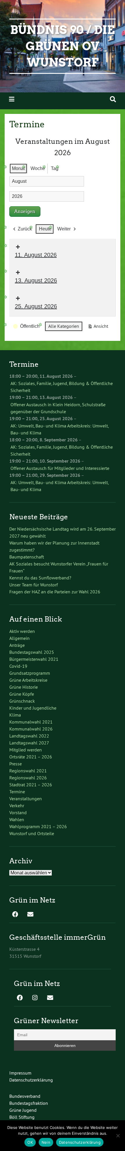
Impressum (20, 1073)
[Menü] (11, 99)
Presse (15, 764)
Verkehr (16, 805)
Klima (15, 715)
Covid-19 (18, 666)
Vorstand (18, 812)
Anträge (17, 645)
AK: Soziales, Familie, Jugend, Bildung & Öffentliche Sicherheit (61, 386)
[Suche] (113, 99)
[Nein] (118, 1136)
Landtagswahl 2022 (29, 736)
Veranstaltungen (25, 798)
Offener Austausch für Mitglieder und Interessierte (59, 468)
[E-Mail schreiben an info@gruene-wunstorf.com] (30, 915)
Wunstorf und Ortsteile (31, 833)
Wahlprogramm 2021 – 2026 (38, 826)
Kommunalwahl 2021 (31, 722)
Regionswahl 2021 (28, 771)
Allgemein (19, 638)
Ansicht (99, 327)
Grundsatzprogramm (29, 673)
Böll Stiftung (22, 1117)
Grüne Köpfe (21, 694)
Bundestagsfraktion (28, 1103)
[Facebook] (15, 915)
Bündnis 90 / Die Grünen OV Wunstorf (62, 46)
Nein (46, 1142)
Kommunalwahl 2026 (31, 729)
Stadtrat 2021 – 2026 (30, 784)
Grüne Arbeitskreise (28, 680)
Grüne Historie (23, 687)
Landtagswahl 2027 (29, 743)
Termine (17, 791)
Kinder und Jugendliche (32, 708)
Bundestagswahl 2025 (31, 652)
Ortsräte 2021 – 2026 (30, 757)
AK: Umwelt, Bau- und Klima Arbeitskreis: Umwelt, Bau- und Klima (59, 429)
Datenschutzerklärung (31, 1080)
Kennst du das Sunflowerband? (40, 578)
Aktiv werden (22, 631)
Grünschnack (22, 701)
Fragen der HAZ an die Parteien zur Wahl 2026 (54, 592)
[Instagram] (35, 998)
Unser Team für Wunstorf (33, 585)
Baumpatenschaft (26, 557)
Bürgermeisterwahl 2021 (33, 659)
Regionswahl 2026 (28, 778)
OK (30, 1142)
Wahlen (16, 819)
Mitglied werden (25, 750)
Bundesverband (24, 1096)
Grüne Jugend (23, 1110)
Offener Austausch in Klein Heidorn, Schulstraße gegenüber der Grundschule (58, 408)
